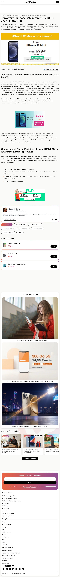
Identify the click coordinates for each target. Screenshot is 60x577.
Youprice (4, 544)
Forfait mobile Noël (35, 224)
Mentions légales (7, 550)
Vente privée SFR (37, 228)
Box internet (5, 508)
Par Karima (4, 69)
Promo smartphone (8, 232)
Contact (4, 560)
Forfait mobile (6, 506)
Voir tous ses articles (10, 219)
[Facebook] (10, 569)
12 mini (8, 133)
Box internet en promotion (9, 498)
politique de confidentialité (50, 486)
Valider (30, 482)
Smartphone (16, 15)
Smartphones (7, 224)
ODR (20, 232)
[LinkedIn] (56, 219)
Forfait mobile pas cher (8, 496)
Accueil (3, 15)
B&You (4, 539)
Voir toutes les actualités (30, 458)
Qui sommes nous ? (7, 558)
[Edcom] (30, 2)
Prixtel (4, 534)
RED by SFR (24, 228)
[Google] (3, 569)
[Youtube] (13, 569)
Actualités (9, 15)
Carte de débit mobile (8, 516)
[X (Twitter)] (53, 219)
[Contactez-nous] (57, 2)
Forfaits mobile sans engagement (11, 501)
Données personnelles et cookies (11, 553)
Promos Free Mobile (7, 503)
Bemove (23, 573)
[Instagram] (16, 569)
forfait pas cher (50, 160)
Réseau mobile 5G (20, 224)
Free (3, 522)
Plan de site (5, 563)
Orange (4, 527)
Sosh (3, 542)
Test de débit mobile (8, 513)
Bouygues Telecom (7, 524)
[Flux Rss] (23, 569)
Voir (54, 246)
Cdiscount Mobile (7, 532)
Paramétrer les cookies (8, 555)
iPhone (4, 133)
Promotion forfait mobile (10, 228)
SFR (3, 529)
